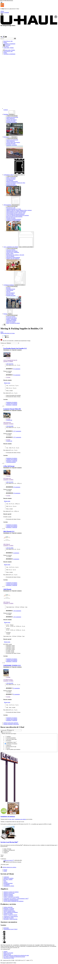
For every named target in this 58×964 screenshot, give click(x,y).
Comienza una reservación (12, 139)
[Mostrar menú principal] (2, 14)
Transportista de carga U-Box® (10, 929)
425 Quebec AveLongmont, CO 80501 (8, 479)
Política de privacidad (8, 952)
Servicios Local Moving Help (9, 842)
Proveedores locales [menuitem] (10, 289)
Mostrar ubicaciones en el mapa (8, 333)
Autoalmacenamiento (11, 462)
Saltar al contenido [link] (5, 12)
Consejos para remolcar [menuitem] (11, 119)
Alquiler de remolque (8, 894)
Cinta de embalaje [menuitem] (10, 256)
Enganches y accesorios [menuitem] (11, 122)
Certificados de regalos (8, 917)
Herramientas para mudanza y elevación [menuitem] (15, 254)
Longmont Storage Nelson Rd (12, 409)
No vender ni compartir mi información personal (14, 956)
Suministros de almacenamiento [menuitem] (13, 220)
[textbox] (15, 730)
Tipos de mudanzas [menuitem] (10, 292)
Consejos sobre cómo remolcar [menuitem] (13, 142)
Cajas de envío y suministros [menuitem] (12, 252)
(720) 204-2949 (9, 426)
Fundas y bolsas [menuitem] (9, 253)
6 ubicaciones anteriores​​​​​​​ (12, 722)
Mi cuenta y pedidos (7, 879)
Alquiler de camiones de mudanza (11, 891)
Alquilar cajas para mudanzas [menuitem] (12, 258)
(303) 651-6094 (9, 548)
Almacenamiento (15, 204)
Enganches (8, 745)
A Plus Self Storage (8, 466)
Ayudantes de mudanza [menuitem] (8, 284)
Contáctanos (6, 877)
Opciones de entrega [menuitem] (10, 179)
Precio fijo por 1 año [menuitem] (8, 41)
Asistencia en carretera (8, 878)
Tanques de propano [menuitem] (10, 321)
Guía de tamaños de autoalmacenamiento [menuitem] (15, 214)
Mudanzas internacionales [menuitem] (12, 181)
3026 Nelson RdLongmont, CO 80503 (8, 423)
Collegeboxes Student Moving (10, 916)
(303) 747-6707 (9, 482)
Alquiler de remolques (8, 895)
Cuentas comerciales (8, 907)
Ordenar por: (4, 343)
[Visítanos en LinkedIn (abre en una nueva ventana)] (4, 938)
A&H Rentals (7, 589)
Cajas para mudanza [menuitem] (10, 249)
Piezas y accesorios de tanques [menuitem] (13, 323)
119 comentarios (16, 487)
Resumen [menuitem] (8, 287)
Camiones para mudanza (11, 403)
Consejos (5, 882)
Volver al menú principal (12, 115)
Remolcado (6, 136)
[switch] (29, 336)
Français (5, 869)
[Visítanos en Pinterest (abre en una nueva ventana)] (4, 936)
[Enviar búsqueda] (15, 38)
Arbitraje (5, 951)
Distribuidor (6, 927)
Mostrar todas (7, 383)
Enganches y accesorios (8, 908)
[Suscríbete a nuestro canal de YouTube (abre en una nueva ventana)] (4, 942)
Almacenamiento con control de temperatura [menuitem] (16, 211)
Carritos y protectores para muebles (11, 897)
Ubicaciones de (8, 958)
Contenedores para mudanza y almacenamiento (16, 898)
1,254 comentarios (17, 610)
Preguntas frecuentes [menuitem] (10, 121)
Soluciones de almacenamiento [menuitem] (13, 257)
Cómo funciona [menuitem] (9, 290)
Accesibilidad (6, 884)
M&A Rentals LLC (9, 531)
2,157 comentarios (17, 431)
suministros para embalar (20, 819)
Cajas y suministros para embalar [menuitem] (10, 246)
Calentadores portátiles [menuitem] (11, 320)
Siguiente (5, 724)
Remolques (11, 114)
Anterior (5, 722)
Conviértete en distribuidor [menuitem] (9, 43)
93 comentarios (16, 688)
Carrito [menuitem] (6, 46)
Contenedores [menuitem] (8, 174)
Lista (7, 335)
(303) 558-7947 (9, 363)
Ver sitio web (9, 420)
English (5, 871)
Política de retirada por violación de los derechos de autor (16, 955)
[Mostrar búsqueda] (4, 37)
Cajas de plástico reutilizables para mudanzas (13, 901)
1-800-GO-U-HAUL (8, 860)
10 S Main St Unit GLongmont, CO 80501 (8, 680)
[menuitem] (31, 139)
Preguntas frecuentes (8, 883)
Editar (2, 332)
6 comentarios (16, 552)
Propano (10, 313)
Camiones (8, 736)
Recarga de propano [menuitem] (10, 316)
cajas (10, 819)
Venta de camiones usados (9, 911)
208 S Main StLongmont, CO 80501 (8, 545)
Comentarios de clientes (8, 885)
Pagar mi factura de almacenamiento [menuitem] (14, 216)
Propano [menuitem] (5, 313)
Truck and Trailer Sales (11, 739)
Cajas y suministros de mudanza (10, 912)
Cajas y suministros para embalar (26, 246)
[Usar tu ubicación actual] (8, 730)
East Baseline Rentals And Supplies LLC (15, 348)
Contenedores (19, 174)
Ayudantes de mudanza (20, 284)
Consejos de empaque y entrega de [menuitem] (15, 182)
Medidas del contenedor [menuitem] (11, 185)
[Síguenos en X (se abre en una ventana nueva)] (4, 940)
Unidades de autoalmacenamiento (10, 899)
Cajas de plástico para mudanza (13, 749)
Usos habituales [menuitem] (9, 180)
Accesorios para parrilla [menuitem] (11, 318)
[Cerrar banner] (1, 2)
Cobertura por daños (8, 913)
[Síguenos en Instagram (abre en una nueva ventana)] (4, 934)
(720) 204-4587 (9, 683)
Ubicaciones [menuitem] (7, 45)
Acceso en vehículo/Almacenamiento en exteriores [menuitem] (17, 215)
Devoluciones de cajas (11, 746)
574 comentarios (16, 368)
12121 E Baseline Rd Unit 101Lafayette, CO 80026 (10, 361)
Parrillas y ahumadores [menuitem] (11, 319)
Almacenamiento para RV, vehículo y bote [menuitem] (15, 212)
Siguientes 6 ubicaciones (13, 724)
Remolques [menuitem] (6, 114)
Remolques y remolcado (11, 404)
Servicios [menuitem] (8, 291)
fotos (8, 357)
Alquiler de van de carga (8, 893)
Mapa (7, 337)
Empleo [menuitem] (5, 42)
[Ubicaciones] (6, 37)
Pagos (4, 880)
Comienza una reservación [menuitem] (12, 117)
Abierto (2, 11)
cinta (13, 819)
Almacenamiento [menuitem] (7, 204)
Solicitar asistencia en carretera (9, 867)
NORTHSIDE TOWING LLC (12, 665)
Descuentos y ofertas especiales (10, 919)
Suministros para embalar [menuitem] (11, 251)
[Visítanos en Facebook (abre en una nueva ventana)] (4, 932)
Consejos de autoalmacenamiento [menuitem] (13, 219)
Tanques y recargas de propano (10, 914)
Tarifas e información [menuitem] (11, 177)
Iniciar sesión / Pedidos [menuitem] (8, 47)
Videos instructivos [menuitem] (10, 118)
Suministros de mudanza (11, 402)
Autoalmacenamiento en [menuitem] (13, 209)
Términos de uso (7, 954)
